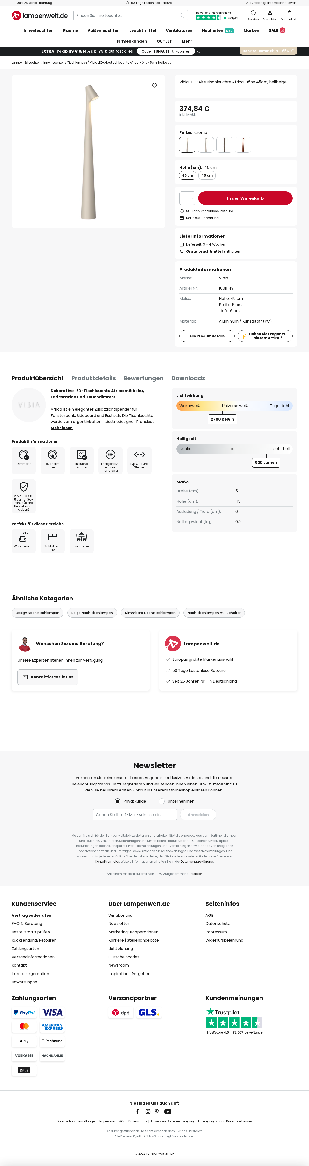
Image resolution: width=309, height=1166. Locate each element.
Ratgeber (141, 973)
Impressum (216, 932)
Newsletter (118, 923)
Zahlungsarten (25, 948)
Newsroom (118, 965)
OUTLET (164, 41)
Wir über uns (120, 915)
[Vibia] (29, 405)
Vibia (223, 278)
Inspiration (118, 973)
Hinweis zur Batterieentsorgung (172, 1121)
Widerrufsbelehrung (224, 940)
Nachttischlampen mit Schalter (214, 612)
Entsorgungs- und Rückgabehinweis (225, 1121)
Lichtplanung (120, 948)
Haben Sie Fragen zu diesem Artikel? (268, 335)
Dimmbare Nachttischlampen (150, 612)
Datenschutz (217, 923)
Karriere (116, 940)
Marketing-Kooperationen (133, 932)
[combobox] (131, 15)
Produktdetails (93, 378)
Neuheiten (217, 30)
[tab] (38, 378)
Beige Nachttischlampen (92, 612)
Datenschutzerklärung (197, 861)
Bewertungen (144, 378)
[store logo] (40, 15)
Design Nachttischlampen (37, 612)
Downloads (188, 378)
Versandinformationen (33, 957)
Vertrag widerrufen (31, 915)
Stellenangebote (143, 940)
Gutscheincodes (123, 957)
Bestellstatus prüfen (31, 932)
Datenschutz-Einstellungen (77, 1121)
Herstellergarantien (30, 973)
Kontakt (19, 965)
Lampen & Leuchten (26, 62)
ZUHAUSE (166, 51)
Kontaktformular (107, 861)
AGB (209, 915)
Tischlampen (77, 62)
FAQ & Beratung (27, 923)
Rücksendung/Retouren (34, 940)
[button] (154, 85)
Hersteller (195, 874)
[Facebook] (140, 1111)
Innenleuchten (53, 62)
